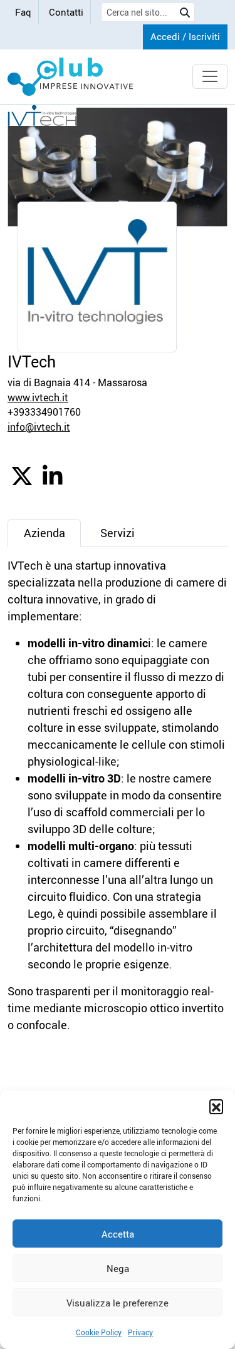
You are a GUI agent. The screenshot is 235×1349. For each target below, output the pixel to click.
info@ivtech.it (39, 427)
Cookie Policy (99, 1332)
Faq (23, 12)
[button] (216, 1106)
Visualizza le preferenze (117, 1302)
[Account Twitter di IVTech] (22, 480)
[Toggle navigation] (209, 76)
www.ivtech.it (38, 397)
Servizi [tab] (117, 532)
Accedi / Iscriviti (185, 36)
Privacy (140, 1332)
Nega (118, 1268)
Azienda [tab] (44, 532)
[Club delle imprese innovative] (70, 77)
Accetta (118, 1234)
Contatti (66, 12)
